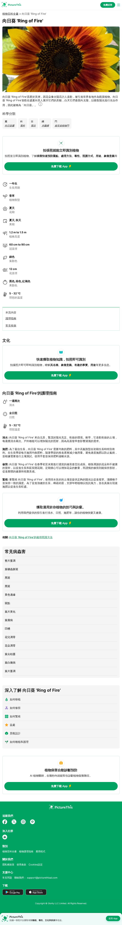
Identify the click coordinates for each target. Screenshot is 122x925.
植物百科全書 (10, 14)
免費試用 (107, 4)
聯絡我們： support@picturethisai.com (35, 877)
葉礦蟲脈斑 (11, 569)
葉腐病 (9, 620)
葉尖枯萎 (10, 654)
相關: (27, 537)
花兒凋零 (10, 637)
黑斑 (7, 577)
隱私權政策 (8, 864)
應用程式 (40, 851)
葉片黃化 (10, 611)
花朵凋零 (10, 645)
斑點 (7, 603)
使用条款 (21, 864)
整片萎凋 (10, 560)
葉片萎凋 (10, 671)
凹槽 (7, 628)
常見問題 (7, 877)
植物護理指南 (26, 851)
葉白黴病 (10, 662)
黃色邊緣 (10, 594)
